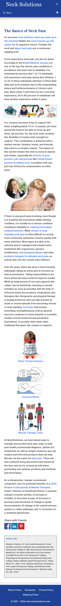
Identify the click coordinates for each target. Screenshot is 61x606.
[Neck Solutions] (23, 4)
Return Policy (14, 590)
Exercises (28, 307)
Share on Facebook (7, 526)
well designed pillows (30, 252)
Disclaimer (30, 590)
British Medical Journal (35, 62)
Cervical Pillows (30, 396)
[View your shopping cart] (57, 13)
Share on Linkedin (14, 526)
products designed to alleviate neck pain (26, 256)
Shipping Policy (30, 594)
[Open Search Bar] (57, 4)
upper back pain (23, 48)
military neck (23, 162)
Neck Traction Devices (30, 361)
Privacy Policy (46, 590)
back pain (36, 458)
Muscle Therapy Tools (30, 432)
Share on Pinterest (21, 526)
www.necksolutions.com (38, 601)
